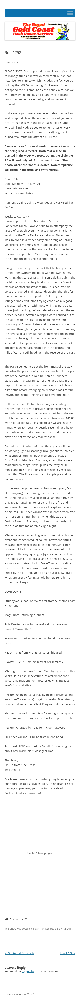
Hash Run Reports (43, 928)
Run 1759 (67, 953)
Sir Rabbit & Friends (19, 953)
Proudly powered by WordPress (21, 994)
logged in (28, 971)
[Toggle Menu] (70, 13)
